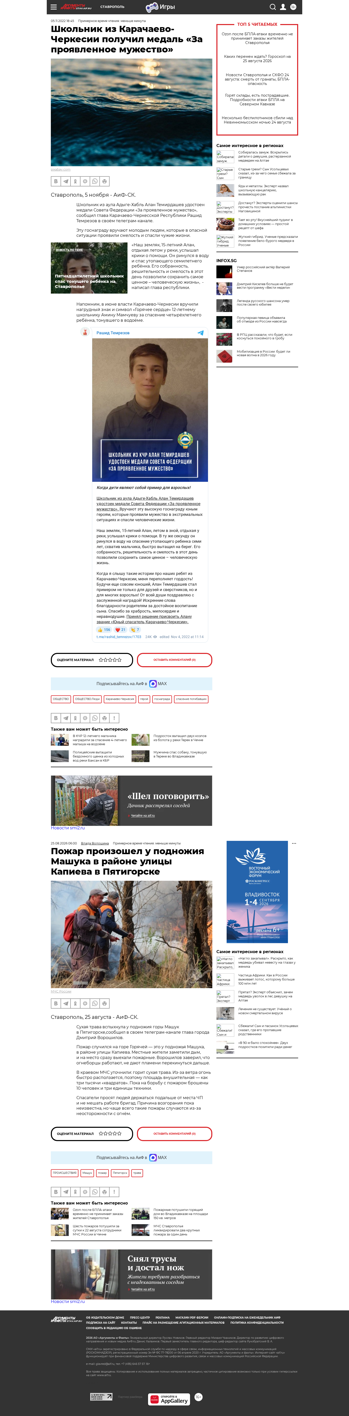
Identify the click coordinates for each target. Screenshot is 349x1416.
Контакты (129, 1322)
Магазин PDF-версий (192, 1317)
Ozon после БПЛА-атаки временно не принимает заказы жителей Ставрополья (257, 38)
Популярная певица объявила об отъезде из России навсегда (262, 319)
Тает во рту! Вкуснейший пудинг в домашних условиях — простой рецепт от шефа (265, 224)
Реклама (163, 1317)
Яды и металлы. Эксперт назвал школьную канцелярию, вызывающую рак (263, 190)
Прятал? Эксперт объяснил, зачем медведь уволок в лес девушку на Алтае (265, 996)
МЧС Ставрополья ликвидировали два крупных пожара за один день (177, 1230)
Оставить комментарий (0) (175, 660)
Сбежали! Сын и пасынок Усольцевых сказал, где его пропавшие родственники (268, 1030)
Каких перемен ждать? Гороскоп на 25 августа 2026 (257, 58)
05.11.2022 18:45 (62, 21)
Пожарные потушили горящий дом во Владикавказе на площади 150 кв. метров (181, 1214)
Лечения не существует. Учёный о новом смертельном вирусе (265, 1011)
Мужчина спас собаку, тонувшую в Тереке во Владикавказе (180, 754)
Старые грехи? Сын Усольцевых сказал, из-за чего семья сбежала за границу (267, 173)
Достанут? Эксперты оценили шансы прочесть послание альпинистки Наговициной (268, 207)
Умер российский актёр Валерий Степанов (263, 269)
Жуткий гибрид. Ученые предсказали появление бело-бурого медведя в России (268, 241)
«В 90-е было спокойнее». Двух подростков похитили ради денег (265, 1045)
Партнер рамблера (130, 1396)
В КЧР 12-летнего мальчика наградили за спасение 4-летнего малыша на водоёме (100, 740)
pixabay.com (61, 169)
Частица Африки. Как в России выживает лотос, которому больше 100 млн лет (266, 979)
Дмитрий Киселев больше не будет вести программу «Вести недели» (265, 285)
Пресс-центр (140, 1317)
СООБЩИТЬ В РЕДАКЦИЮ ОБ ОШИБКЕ (114, 1328)
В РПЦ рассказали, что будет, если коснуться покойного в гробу (264, 336)
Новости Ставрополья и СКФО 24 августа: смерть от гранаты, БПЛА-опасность (257, 79)
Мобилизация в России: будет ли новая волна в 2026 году (263, 353)
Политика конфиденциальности (257, 1322)
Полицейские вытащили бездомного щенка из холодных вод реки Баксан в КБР (98, 756)
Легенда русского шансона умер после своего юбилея (263, 302)
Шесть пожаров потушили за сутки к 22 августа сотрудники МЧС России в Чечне (97, 1230)
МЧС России (61, 991)
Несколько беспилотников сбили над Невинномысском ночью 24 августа (257, 120)
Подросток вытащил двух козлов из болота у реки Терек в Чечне (180, 738)
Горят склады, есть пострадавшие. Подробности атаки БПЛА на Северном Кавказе (257, 99)
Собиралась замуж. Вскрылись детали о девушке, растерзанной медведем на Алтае (264, 156)
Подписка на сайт (100, 1322)
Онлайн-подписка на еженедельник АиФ (247, 1317)
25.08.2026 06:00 (64, 843)
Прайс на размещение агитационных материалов (184, 1322)
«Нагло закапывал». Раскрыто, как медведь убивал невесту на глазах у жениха (267, 962)
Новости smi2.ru (68, 828)
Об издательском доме (105, 1317)
